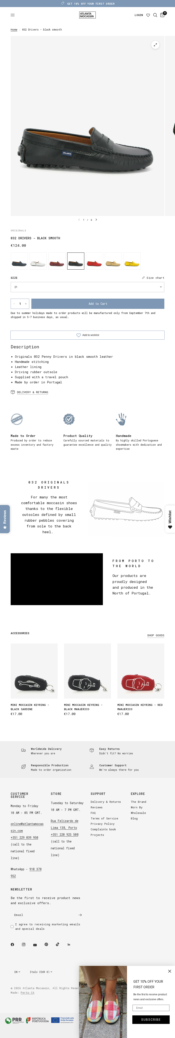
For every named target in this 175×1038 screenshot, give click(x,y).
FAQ (93, 813)
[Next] (96, 219)
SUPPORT (98, 793)
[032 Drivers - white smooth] (38, 261)
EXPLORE (138, 793)
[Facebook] (15, 944)
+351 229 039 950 (24, 837)
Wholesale (138, 813)
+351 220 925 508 (64, 834)
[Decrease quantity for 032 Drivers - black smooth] (14, 304)
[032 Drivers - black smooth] (75, 261)
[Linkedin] (72, 944)
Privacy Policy (103, 824)
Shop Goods (155, 635)
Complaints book (103, 829)
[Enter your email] (80, 915)
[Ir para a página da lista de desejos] (148, 15)
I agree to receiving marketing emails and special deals (47, 926)
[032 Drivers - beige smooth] (113, 261)
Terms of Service (104, 818)
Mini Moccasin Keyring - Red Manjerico (140, 707)
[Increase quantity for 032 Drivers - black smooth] (26, 304)
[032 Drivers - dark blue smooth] (19, 261)
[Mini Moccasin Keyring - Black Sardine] (34, 671)
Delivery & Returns (106, 802)
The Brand (138, 802)
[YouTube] (38, 945)
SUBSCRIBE (151, 1019)
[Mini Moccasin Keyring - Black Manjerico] (87, 671)
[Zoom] (155, 45)
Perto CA (27, 992)
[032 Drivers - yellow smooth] (132, 261)
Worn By (137, 807)
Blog (134, 818)
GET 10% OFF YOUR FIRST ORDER (91, 3)
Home (14, 29)
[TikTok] (60, 944)
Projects (97, 835)
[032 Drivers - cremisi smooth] (57, 261)
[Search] (155, 15)
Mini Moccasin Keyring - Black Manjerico (83, 707)
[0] (161, 15)
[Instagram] (26, 944)
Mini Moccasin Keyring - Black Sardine (30, 707)
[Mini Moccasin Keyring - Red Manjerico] (140, 671)
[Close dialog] (169, 971)
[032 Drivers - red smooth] (94, 261)
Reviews (96, 807)
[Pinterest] (49, 944)
